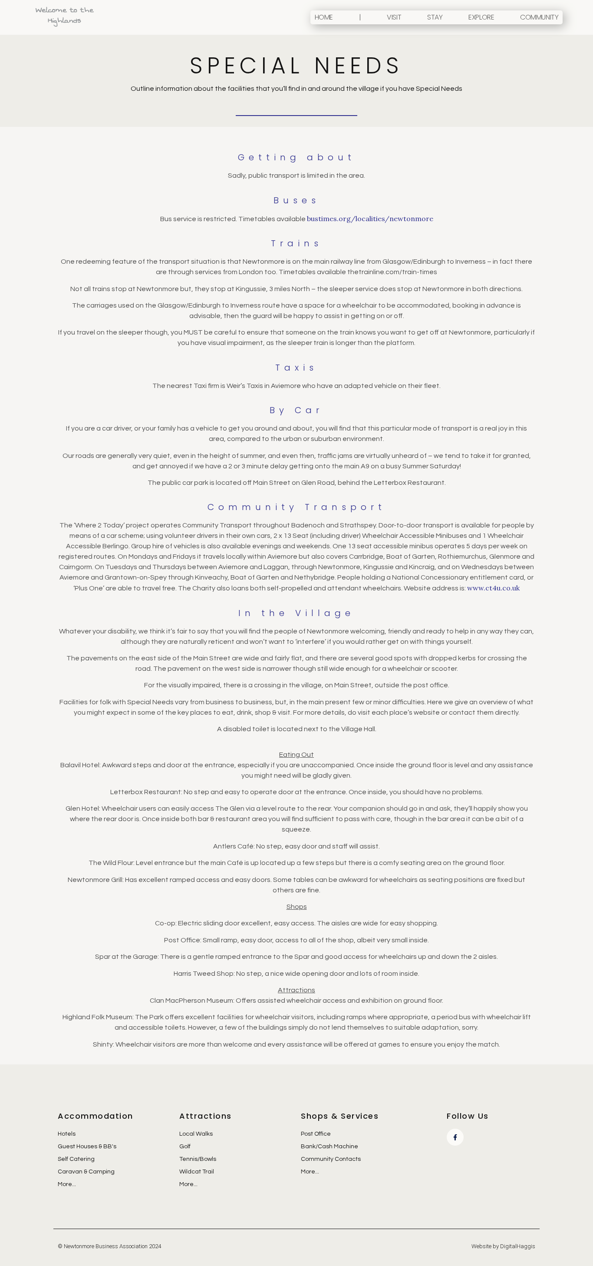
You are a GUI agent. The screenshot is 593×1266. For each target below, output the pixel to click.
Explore (481, 17)
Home (324, 17)
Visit (394, 17)
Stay (434, 17)
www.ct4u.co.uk (493, 587)
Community (539, 17)
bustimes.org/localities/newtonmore (370, 218)
